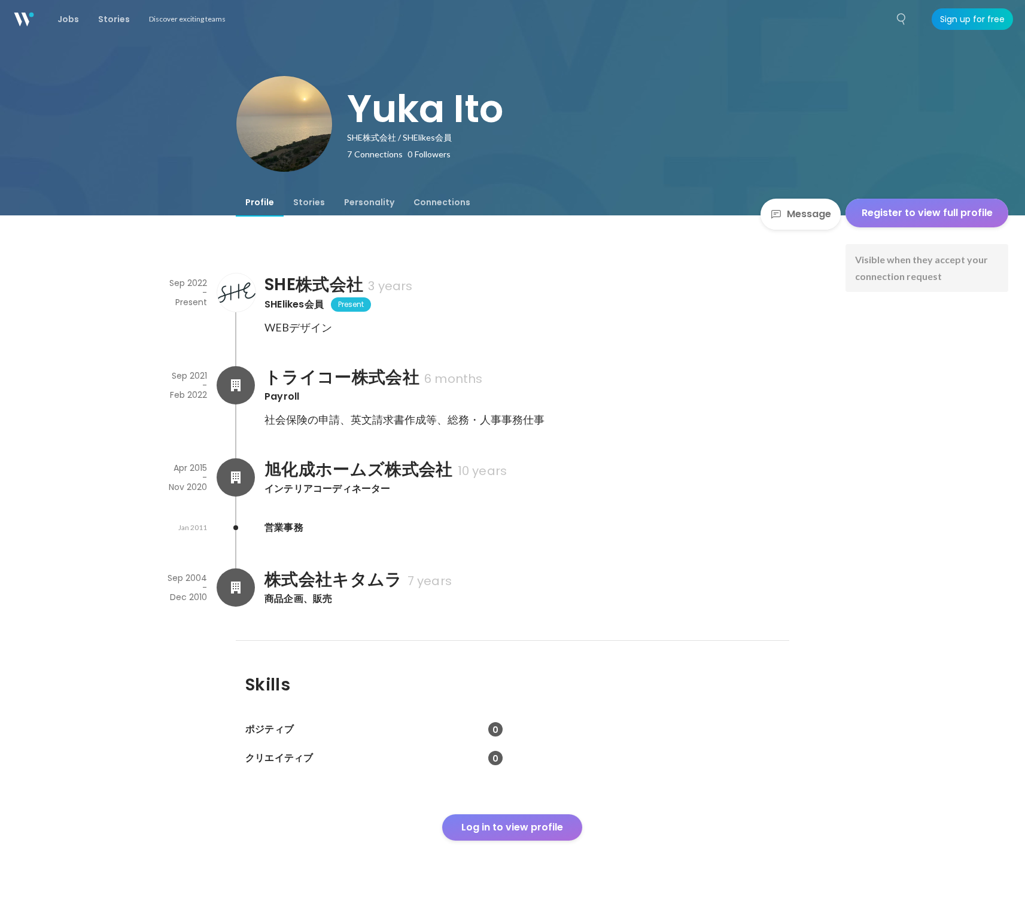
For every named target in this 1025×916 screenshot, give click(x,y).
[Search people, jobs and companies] (902, 19)
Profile (259, 202)
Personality (369, 202)
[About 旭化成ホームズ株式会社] (236, 477)
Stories (309, 202)
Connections (441, 202)
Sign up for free (972, 19)
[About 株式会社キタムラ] (236, 587)
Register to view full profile (927, 213)
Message (809, 214)
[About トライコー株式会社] (236, 385)
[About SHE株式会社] (236, 292)
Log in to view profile (512, 827)
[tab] (260, 202)
